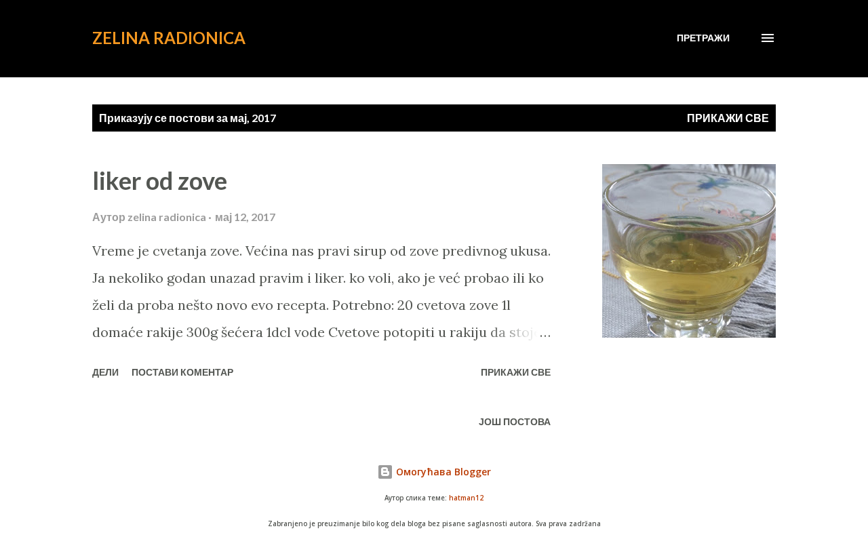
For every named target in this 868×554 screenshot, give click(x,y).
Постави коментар (182, 372)
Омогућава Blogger (442, 471)
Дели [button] (105, 372)
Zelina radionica (168, 37)
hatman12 (466, 498)
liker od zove (159, 180)
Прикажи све (728, 117)
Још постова (515, 421)
